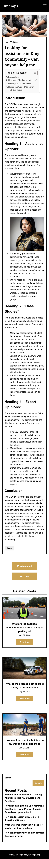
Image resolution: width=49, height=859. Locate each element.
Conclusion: (18, 89)
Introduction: (13, 76)
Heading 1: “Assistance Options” (22, 80)
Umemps (10, 6)
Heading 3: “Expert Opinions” (21, 86)
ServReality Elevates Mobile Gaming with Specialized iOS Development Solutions (23, 798)
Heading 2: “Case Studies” (20, 83)
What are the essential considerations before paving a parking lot (24, 627)
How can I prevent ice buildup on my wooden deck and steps (24, 741)
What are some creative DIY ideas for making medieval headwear (23, 826)
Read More (25, 642)
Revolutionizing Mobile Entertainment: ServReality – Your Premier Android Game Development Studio (24, 809)
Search (8, 777)
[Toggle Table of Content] (34, 73)
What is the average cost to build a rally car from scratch (24, 685)
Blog (9, 548)
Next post (25, 576)
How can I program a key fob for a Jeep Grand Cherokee (22, 818)
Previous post (24, 565)
